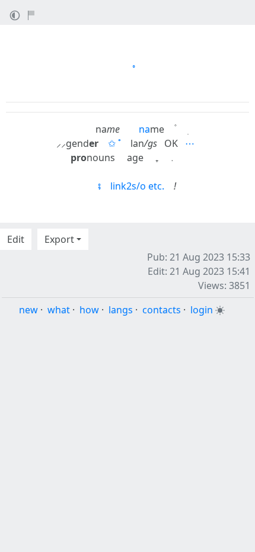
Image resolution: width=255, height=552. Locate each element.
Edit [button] (15, 239)
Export (59, 239)
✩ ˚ (114, 143)
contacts (161, 309)
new (28, 309)
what (58, 309)
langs (121, 309)
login (201, 309)
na (144, 129)
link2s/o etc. (137, 185)
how (89, 309)
